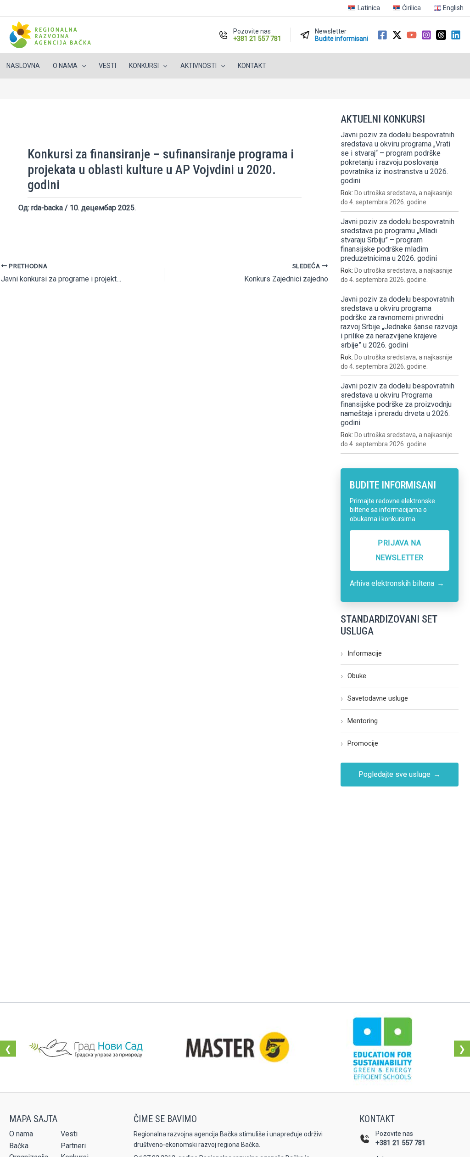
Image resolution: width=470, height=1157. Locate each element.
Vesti (107, 65)
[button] (82, 66)
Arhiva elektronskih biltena (397, 583)
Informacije (361, 653)
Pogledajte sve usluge (399, 774)
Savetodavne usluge (374, 698)
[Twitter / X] (397, 35)
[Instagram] (426, 35)
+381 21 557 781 (400, 1143)
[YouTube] (412, 35)
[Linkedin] (456, 35)
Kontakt (252, 65)
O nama (21, 1133)
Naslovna (23, 65)
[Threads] (441, 35)
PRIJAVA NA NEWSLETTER (399, 550)
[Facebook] (382, 35)
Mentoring (359, 720)
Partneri (73, 1145)
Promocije (359, 743)
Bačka (18, 1145)
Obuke (353, 675)
